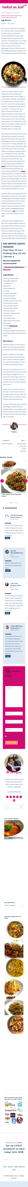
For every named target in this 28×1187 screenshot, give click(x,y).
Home (5, 1166)
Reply (7, 538)
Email (8, 721)
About (14, 1169)
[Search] (21, 807)
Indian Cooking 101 (19, 1166)
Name (8, 713)
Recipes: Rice (13, 17)
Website (8, 730)
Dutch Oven (7, 269)
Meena (4, 23)
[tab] (10, 502)
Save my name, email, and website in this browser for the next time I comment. (14, 736)
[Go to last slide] (2, 481)
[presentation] (13, 477)
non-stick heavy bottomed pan (14, 267)
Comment (9, 688)
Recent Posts (18, 15)
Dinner (3, 15)
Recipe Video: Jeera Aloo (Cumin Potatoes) (21, 446)
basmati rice (14, 326)
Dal (14, 211)
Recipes (10, 1166)
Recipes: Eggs (5, 17)
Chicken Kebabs (7, 442)
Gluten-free (9, 15)
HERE (21, 1152)
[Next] (26, 481)
